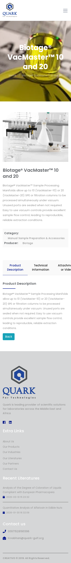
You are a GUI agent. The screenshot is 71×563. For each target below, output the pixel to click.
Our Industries (11, 452)
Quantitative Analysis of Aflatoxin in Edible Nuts (32, 508)
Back (8, 337)
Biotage (28, 243)
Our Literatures (12, 458)
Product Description (15, 267)
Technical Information (40, 267)
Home (12, 75)
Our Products (11, 447)
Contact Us (10, 469)
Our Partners (11, 463)
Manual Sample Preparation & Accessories (36, 238)
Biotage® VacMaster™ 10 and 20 (42, 75)
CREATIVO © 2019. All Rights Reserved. (26, 558)
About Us (8, 441)
